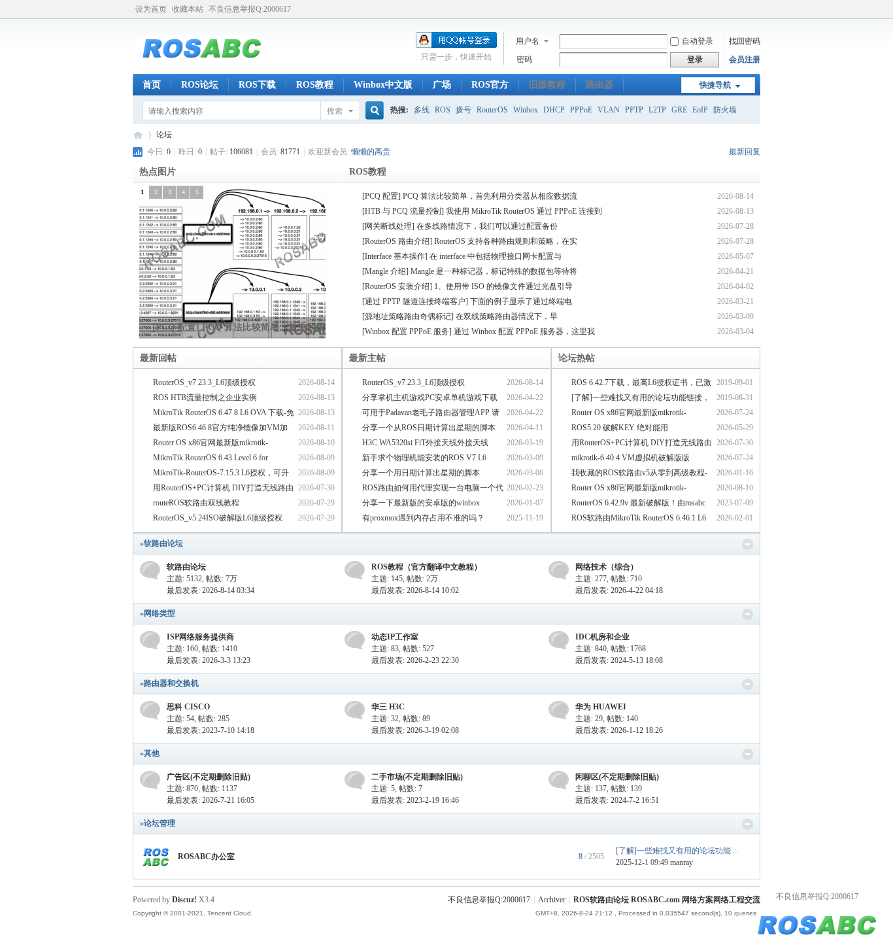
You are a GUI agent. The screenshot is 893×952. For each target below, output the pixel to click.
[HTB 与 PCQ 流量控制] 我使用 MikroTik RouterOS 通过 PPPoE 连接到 (482, 211)
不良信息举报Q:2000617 (250, 9)
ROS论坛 (199, 85)
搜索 (335, 111)
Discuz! (184, 899)
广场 (442, 85)
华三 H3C (388, 706)
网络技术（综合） (606, 566)
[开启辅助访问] (757, 9)
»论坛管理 (157, 823)
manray (681, 862)
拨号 (463, 109)
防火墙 (725, 109)
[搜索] (372, 110)
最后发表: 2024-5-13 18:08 (619, 660)
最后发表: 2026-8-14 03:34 (210, 590)
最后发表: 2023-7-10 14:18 (210, 730)
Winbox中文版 (383, 85)
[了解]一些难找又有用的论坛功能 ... (677, 850)
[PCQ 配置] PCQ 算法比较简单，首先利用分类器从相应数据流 (469, 196)
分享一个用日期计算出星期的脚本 (421, 472)
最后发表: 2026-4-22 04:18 (619, 590)
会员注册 (744, 59)
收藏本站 (187, 9)
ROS (442, 109)
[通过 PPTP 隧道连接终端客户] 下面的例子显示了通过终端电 (467, 301)
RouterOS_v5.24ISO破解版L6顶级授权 (217, 517)
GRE (679, 109)
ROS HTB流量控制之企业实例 (205, 397)
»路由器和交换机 (169, 683)
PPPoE (581, 109)
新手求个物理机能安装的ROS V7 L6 (424, 457)
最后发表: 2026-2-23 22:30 (415, 660)
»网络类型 (157, 613)
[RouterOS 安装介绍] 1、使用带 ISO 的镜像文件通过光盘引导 (467, 286)
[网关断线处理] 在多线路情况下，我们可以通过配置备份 (460, 226)
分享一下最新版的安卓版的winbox (421, 502)
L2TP (657, 109)
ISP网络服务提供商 (200, 636)
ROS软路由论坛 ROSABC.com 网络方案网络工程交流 (138, 135)
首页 (152, 85)
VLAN (609, 109)
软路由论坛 (186, 566)
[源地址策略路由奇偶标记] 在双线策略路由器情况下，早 (460, 316)
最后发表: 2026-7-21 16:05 (210, 800)
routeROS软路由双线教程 (196, 502)
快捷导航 (715, 85)
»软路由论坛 (161, 543)
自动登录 (697, 41)
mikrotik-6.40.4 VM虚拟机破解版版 (630, 457)
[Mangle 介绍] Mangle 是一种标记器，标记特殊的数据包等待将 (469, 271)
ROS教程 (314, 85)
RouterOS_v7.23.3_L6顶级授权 (204, 382)
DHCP (554, 109)
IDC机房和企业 (602, 636)
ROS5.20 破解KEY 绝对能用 (619, 427)
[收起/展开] (747, 544)
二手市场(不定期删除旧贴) (417, 776)
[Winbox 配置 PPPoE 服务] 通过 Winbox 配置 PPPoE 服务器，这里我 (478, 331)
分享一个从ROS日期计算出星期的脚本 (429, 427)
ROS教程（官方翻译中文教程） (426, 566)
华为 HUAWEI (600, 706)
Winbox (525, 109)
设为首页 (151, 9)
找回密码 (744, 41)
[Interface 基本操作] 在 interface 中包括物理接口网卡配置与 (462, 256)
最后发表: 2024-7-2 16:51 (617, 800)
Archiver (551, 899)
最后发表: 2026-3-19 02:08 (415, 730)
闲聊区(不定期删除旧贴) (617, 776)
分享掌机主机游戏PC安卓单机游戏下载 (429, 397)
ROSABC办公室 (206, 856)
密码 (524, 59)
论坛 (164, 134)
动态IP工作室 (394, 636)
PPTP (634, 109)
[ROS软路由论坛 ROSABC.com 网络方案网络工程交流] (202, 66)
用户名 (527, 41)
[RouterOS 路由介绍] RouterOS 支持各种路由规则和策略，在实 (469, 241)
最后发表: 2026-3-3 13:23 (208, 660)
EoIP (700, 109)
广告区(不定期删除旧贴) (208, 776)
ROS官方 (490, 85)
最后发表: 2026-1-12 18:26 (619, 730)
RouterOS (492, 109)
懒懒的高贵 (370, 151)
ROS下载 (257, 85)
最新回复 (744, 151)
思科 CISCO (188, 706)
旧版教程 (547, 85)
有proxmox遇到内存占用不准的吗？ (423, 517)
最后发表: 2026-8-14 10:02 (415, 590)
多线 (422, 109)
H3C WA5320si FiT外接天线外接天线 (425, 442)
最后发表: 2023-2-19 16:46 (415, 800)
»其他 (150, 753)
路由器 (599, 85)
